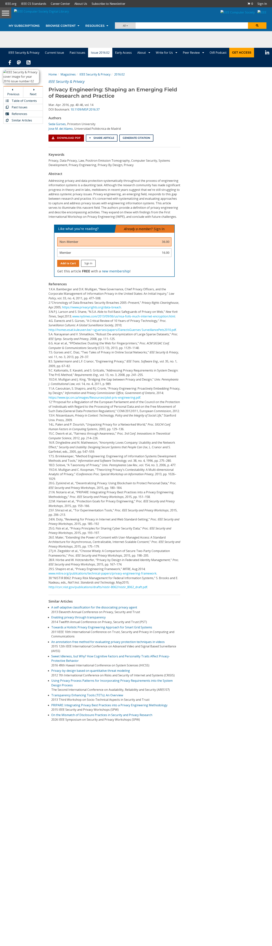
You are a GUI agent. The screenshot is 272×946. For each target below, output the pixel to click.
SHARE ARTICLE (103, 138)
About (142, 53)
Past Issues (77, 53)
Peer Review (191, 53)
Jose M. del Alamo (60, 129)
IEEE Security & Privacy (23, 53)
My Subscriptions (24, 25)
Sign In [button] (262, 4)
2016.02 (119, 74)
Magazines (68, 74)
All (124, 25)
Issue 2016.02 (100, 53)
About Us (80, 4)
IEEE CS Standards (33, 4)
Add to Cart (68, 263)
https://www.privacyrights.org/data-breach (91, 307)
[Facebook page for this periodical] (10, 62)
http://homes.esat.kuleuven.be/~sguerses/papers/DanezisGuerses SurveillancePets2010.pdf (112, 330)
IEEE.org (10, 4)
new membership (116, 271)
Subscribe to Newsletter (108, 4)
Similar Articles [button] (21, 120)
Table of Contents (24, 101)
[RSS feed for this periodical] (28, 62)
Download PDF (68, 138)
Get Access (241, 52)
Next (33, 94)
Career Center (60, 4)
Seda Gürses (57, 124)
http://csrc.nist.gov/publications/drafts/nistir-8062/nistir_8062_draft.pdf (97, 587)
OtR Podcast (218, 53)
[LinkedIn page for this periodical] (267, 52)
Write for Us (165, 53)
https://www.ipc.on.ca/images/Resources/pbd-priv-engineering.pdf (94, 397)
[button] (250, 3)
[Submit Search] (257, 25)
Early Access (123, 53)
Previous (13, 94)
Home (52, 74)
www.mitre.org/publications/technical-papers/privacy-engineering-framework (102, 573)
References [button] (19, 114)
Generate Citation (136, 138)
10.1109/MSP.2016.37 (85, 109)
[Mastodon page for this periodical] (19, 62)
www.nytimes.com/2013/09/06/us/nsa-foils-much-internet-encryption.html (123, 316)
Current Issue (54, 53)
